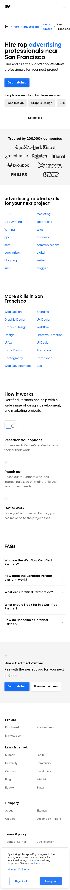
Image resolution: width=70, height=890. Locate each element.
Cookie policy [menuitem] (45, 841)
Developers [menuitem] (44, 771)
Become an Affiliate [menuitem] (49, 818)
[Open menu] (64, 6)
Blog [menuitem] (8, 779)
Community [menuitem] (44, 763)
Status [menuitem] (40, 787)
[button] (35, 562)
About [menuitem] (9, 810)
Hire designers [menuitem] (46, 727)
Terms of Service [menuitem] (16, 841)
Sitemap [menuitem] (42, 810)
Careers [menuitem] (10, 818)
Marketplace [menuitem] (13, 735)
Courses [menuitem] (10, 771)
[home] (7, 7)
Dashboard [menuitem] (12, 727)
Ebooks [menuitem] (10, 787)
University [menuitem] (11, 763)
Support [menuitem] (10, 754)
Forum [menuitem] (41, 754)
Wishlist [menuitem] (41, 779)
